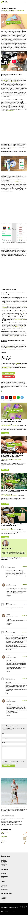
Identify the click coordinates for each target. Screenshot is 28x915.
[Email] (22, 397)
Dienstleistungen (4, 861)
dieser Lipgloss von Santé (20, 319)
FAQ (2, 911)
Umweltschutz (10, 425)
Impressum (19, 911)
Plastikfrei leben (4, 885)
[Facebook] (2, 397)
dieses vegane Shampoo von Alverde (9, 304)
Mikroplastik (4, 38)
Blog (13, 10)
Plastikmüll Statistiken (15, 81)
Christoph (3, 865)
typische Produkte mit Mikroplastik (19, 147)
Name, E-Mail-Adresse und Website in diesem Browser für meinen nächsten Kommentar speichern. (13, 762)
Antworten (24, 566)
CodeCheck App (18, 181)
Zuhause (16, 425)
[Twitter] (10, 397)
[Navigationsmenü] (25, 2)
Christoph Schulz (7, 10)
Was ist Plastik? (10, 110)
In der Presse (3, 860)
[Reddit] (14, 397)
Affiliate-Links (18, 381)
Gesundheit (17, 10)
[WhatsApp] (18, 397)
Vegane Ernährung (4, 876)
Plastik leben (17, 363)
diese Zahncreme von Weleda (18, 326)
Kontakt (6, 911)
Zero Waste (12, 529)
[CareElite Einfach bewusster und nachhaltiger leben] (5, 2)
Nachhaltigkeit (3, 873)
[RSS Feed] (26, 907)
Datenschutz (12, 911)
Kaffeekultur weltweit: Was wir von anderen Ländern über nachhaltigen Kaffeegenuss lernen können (12, 455)
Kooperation (3, 862)
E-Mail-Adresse (5, 737)
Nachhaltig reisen (4, 889)
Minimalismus (3, 877)
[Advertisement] (14, 127)
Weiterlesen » (5, 433)
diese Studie (5, 80)
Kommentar (4, 746)
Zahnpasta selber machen (14, 336)
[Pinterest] (6, 397)
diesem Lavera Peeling (19, 312)
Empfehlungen (3, 897)
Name (3, 733)
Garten (5, 425)
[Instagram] (22, 907)
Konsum (22, 10)
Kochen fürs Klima (4, 888)
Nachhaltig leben (4, 886)
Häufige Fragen (4, 864)
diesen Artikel (8, 347)
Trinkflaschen (3, 898)
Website (3, 742)
